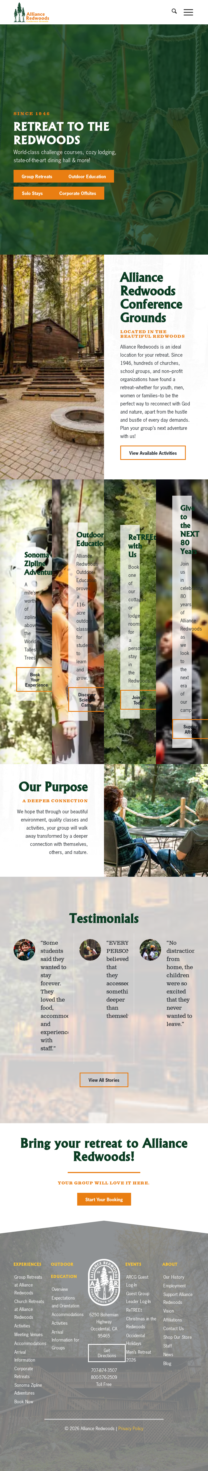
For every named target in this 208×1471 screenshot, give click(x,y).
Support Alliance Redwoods (178, 1298)
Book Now (23, 1401)
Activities (22, 1326)
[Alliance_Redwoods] (31, 12)
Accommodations (30, 1343)
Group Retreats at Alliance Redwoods (28, 1284)
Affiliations (172, 1320)
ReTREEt (134, 1310)
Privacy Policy (130, 1428)
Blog (167, 1363)
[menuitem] (172, 12)
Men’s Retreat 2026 (138, 1356)
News (168, 1354)
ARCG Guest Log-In (137, 1281)
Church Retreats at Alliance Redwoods (29, 1309)
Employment (174, 1285)
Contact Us (173, 1328)
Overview (60, 1289)
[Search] (172, 12)
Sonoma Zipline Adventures (28, 1389)
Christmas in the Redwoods (141, 1322)
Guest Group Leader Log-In (138, 1297)
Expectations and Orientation (65, 1301)
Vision (168, 1311)
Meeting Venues (28, 1334)
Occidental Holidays (135, 1339)
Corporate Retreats (23, 1372)
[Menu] (186, 12)
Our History (173, 1277)
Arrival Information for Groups (65, 1339)
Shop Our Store (177, 1337)
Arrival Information (24, 1356)
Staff (167, 1346)
